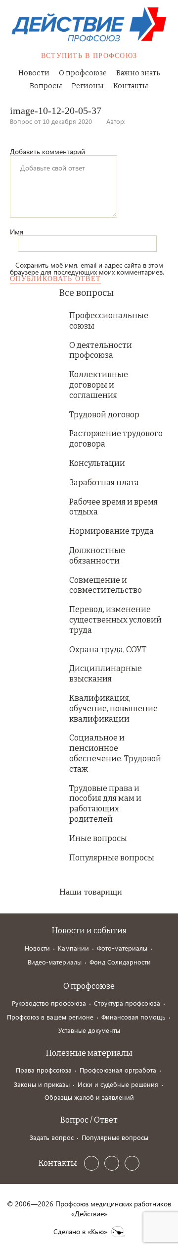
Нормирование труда (111, 531)
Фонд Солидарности (120, 962)
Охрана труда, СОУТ (107, 649)
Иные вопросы (98, 838)
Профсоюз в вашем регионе (50, 1017)
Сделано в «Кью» (80, 1231)
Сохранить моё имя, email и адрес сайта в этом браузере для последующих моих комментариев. (87, 268)
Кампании (73, 948)
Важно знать (138, 73)
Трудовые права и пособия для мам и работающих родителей (105, 804)
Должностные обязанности (97, 556)
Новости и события (89, 930)
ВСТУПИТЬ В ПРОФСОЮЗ (89, 55)
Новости (33, 73)
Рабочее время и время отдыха (113, 507)
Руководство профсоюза (49, 1003)
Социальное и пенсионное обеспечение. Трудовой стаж (115, 753)
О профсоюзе (83, 73)
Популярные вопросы (111, 857)
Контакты (130, 86)
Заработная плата (104, 482)
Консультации (97, 463)
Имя (16, 231)
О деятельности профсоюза (100, 350)
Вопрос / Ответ (89, 1120)
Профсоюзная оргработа (118, 1070)
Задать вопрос (52, 1137)
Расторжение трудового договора (116, 439)
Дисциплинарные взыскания (105, 673)
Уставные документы (89, 1030)
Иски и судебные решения (118, 1084)
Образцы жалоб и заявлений (89, 1097)
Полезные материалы (89, 1053)
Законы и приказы (42, 1084)
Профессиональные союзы (108, 321)
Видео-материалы (55, 962)
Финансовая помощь (133, 1017)
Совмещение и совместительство (105, 585)
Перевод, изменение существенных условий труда (115, 620)
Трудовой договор (104, 414)
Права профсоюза (44, 1070)
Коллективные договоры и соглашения (98, 385)
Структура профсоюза (127, 1003)
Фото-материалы (122, 948)
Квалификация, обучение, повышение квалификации (113, 708)
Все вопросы (86, 292)
